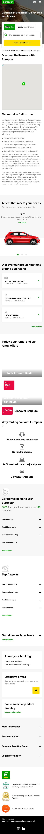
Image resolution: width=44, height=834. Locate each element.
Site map (5, 821)
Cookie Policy (28, 821)
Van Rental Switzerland (21, 50)
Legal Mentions (16, 821)
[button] (23, 84)
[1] (18, 254)
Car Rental (6, 50)
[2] (22, 254)
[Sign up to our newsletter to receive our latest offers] (35, 690)
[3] (26, 254)
